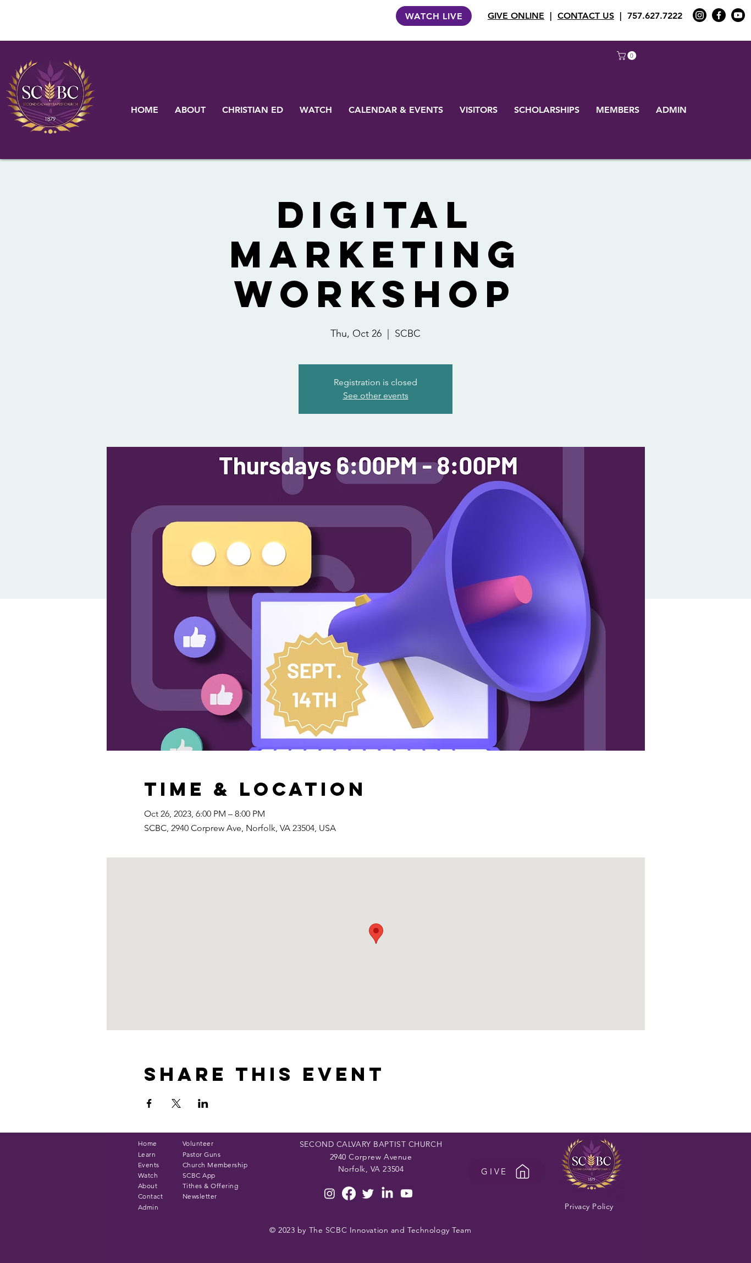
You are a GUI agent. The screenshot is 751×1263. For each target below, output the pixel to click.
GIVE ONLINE (516, 15)
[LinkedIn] (387, 1193)
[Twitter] (368, 1193)
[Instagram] (699, 15)
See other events (375, 395)
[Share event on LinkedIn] (203, 1103)
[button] (627, 55)
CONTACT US (585, 15)
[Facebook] (719, 15)
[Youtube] (738, 15)
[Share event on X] (176, 1103)
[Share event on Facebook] (149, 1103)
